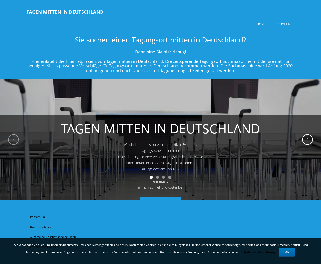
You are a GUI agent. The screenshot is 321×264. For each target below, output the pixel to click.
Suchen (284, 24)
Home (261, 24)
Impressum (37, 217)
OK (287, 252)
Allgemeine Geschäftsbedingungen (53, 237)
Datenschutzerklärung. (260, 252)
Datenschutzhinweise (44, 227)
